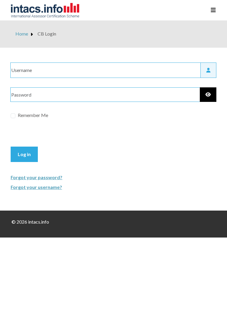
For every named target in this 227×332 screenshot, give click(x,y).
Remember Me (33, 115)
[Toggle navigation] (211, 10)
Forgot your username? (36, 187)
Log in (24, 154)
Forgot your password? (36, 177)
